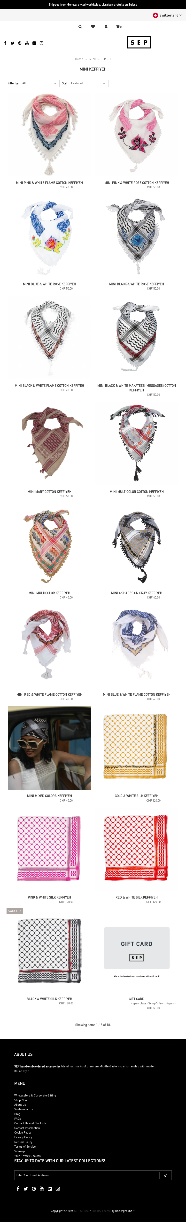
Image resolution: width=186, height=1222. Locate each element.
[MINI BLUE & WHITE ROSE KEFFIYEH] (49, 236)
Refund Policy (23, 1142)
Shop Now (20, 1100)
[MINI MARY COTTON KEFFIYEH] (49, 444)
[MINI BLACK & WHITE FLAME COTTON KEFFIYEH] (49, 338)
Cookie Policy (22, 1132)
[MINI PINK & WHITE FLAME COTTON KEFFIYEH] (49, 135)
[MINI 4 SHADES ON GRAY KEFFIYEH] (136, 545)
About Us (20, 1104)
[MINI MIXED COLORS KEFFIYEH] (49, 748)
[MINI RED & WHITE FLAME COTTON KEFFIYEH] (49, 647)
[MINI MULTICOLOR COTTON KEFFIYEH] (136, 444)
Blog (17, 1114)
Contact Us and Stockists (30, 1123)
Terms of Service (25, 1146)
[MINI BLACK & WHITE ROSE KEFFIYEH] (136, 236)
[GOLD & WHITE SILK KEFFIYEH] (136, 748)
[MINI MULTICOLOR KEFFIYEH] (49, 545)
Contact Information (27, 1128)
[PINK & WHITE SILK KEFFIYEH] (49, 850)
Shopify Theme (101, 1211)
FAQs (17, 1118)
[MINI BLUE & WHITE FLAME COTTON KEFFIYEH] (136, 647)
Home (79, 59)
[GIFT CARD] (136, 951)
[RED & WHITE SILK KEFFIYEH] (136, 850)
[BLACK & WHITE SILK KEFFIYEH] (49, 951)
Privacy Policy (23, 1137)
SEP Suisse (81, 1211)
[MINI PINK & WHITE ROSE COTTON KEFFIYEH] (136, 135)
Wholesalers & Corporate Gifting (35, 1095)
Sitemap (19, 1151)
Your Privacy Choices (27, 1156)
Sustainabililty (23, 1109)
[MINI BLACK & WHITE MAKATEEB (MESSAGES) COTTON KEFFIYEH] (136, 338)
